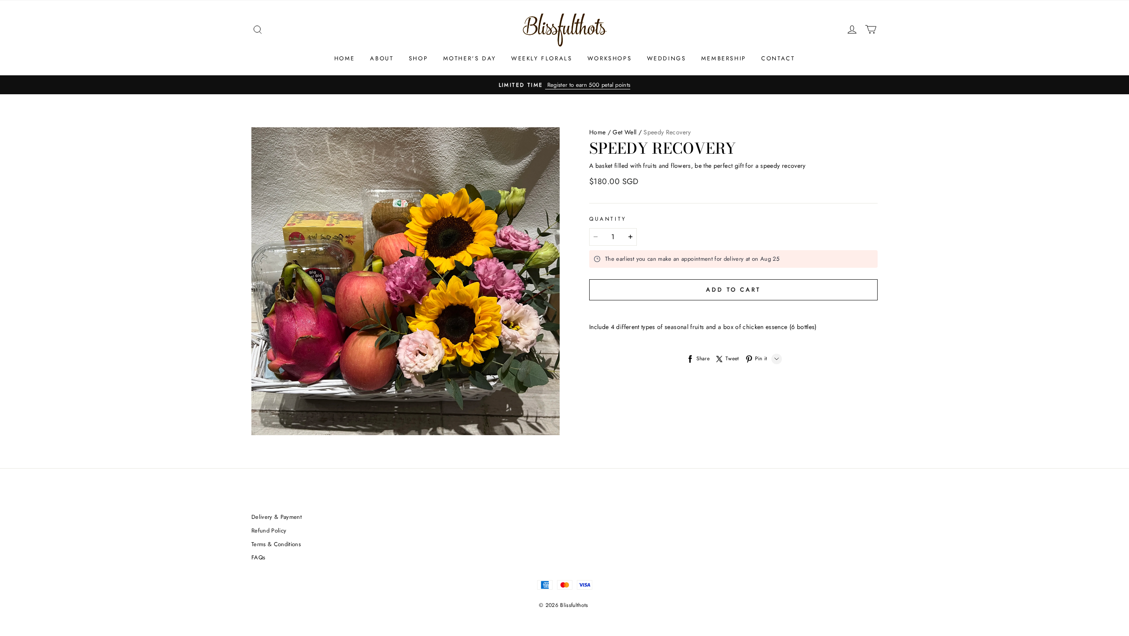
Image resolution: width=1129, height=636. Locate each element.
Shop (418, 58)
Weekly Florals (541, 58)
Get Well (624, 132)
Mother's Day (469, 58)
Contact (778, 58)
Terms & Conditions (276, 544)
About (381, 58)
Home (344, 58)
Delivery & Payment (276, 517)
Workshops (609, 58)
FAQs (258, 557)
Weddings (666, 58)
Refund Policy (268, 530)
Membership (723, 58)
